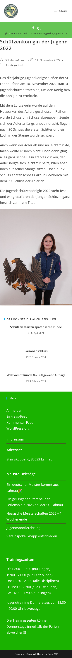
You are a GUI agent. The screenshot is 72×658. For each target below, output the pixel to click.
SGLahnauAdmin (15, 60)
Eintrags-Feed (17, 416)
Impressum (15, 439)
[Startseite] (6, 33)
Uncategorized (14, 65)
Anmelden (14, 410)
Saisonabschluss (36, 351)
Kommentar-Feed (19, 422)
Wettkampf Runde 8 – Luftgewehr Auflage (36, 375)
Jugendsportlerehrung (23, 528)
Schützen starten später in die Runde (36, 327)
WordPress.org (18, 428)
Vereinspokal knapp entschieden (31, 536)
